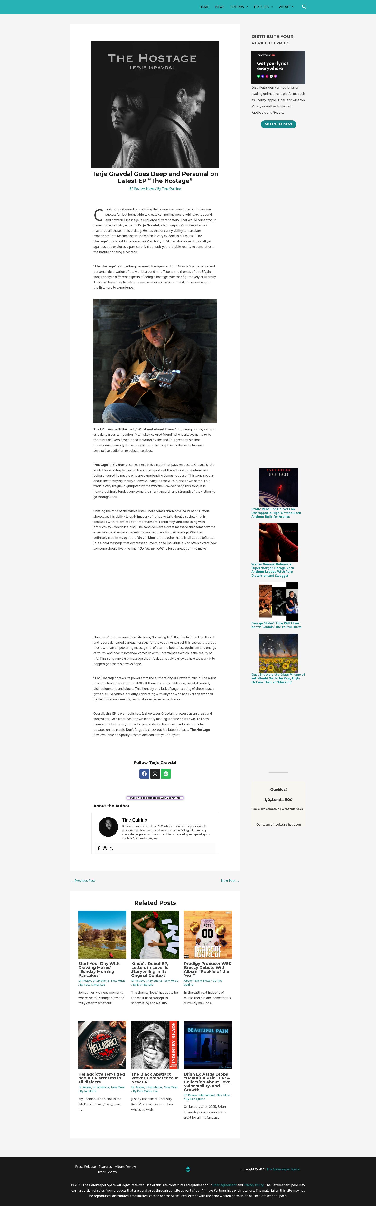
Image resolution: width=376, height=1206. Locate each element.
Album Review (193, 980)
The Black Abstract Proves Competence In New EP (155, 1078)
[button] (304, 7)
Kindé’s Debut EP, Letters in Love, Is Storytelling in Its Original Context (149, 969)
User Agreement (224, 1185)
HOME (204, 7)
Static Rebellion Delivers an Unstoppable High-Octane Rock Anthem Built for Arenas (276, 513)
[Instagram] (105, 848)
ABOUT (284, 7)
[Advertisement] (278, 195)
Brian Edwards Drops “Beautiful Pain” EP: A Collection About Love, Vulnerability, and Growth (207, 1082)
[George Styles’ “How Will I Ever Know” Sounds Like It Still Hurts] (278, 601)
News (150, 189)
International (101, 980)
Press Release (85, 1166)
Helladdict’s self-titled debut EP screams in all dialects (101, 1078)
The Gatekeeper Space (283, 1169)
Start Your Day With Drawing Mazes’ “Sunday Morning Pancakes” (98, 969)
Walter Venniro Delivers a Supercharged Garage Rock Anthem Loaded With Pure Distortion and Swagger (272, 570)
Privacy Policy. (254, 1185)
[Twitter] (111, 848)
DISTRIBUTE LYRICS (278, 124)
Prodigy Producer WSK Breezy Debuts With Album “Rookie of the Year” (207, 969)
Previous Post (83, 880)
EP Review (137, 189)
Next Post (230, 880)
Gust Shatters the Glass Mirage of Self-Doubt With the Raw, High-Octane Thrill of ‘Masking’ (278, 678)
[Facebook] (99, 848)
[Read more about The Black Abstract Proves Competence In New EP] (155, 1045)
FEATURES (261, 7)
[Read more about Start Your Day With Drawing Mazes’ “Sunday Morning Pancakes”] (102, 934)
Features (105, 1166)
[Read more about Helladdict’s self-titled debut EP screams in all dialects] (102, 1045)
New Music (118, 980)
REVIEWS (237, 7)
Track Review (107, 1172)
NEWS (219, 7)
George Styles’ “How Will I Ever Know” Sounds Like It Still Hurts (276, 625)
